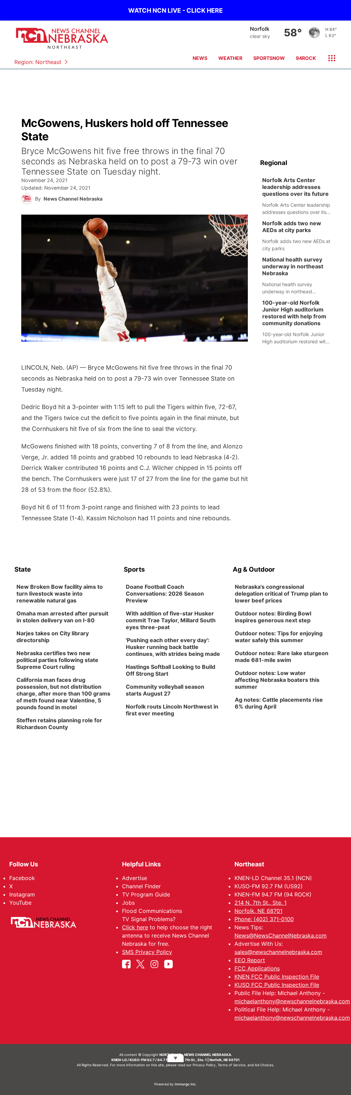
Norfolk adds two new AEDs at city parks (291, 226)
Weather (230, 58)
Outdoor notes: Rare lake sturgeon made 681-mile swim (281, 656)
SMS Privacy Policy (147, 951)
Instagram (22, 894)
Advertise (134, 878)
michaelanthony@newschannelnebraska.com (292, 1001)
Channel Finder (141, 886)
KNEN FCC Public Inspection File (276, 976)
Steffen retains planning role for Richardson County (59, 723)
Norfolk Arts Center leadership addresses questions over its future (295, 187)
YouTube (20, 902)
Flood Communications (152, 910)
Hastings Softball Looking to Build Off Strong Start (170, 670)
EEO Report (249, 960)
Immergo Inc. (186, 1084)
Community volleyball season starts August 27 (165, 690)
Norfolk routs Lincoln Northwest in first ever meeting (172, 710)
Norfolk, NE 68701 (258, 910)
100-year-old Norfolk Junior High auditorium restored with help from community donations (294, 313)
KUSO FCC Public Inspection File (276, 984)
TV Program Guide (146, 894)
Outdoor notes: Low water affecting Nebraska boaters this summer (277, 680)
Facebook (22, 878)
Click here (135, 927)
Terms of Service (231, 1065)
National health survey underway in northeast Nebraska (292, 266)
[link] (298, 196)
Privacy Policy (204, 1065)
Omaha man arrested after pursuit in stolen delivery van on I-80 (62, 617)
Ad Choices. (264, 1065)
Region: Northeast (37, 62)
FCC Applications (257, 968)
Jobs (128, 902)
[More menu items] (329, 58)
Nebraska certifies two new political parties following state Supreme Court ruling (57, 660)
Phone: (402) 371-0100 (264, 919)
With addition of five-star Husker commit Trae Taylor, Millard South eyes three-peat (171, 620)
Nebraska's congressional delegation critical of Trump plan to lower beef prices (281, 593)
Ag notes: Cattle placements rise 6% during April (279, 703)
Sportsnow (269, 58)
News (200, 58)
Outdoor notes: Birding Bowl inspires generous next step (273, 617)
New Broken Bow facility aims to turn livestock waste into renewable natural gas (59, 593)
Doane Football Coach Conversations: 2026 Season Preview (165, 593)
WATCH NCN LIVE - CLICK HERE (175, 10)
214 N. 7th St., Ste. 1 (260, 902)
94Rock (306, 58)
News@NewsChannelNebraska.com (280, 935)
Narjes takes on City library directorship (52, 637)
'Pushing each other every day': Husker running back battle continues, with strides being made (173, 647)
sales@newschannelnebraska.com (278, 951)
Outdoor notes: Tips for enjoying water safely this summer (279, 637)
